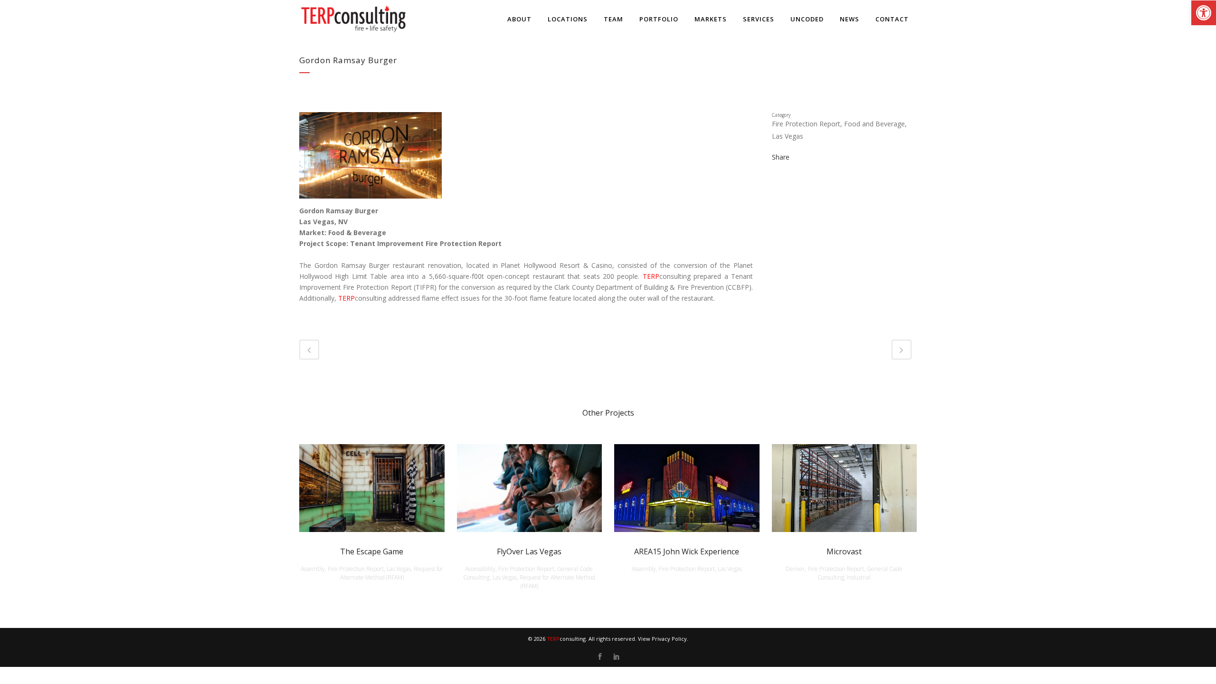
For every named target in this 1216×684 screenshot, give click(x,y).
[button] (1203, 12)
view (372, 487)
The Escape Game (371, 551)
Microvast (844, 551)
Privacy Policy (669, 638)
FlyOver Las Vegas (529, 551)
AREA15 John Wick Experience (686, 551)
